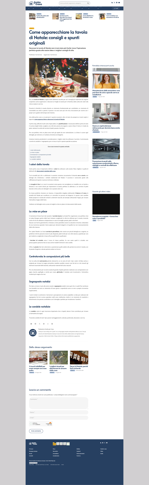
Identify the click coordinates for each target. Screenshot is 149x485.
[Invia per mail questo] (31, 323)
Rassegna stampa (33, 451)
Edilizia (78, 449)
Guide (101, 454)
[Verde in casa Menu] (88, 8)
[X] (114, 2)
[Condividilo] (35, 323)
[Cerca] (88, 3)
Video (101, 451)
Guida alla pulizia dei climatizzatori (42, 16)
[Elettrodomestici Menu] (71, 8)
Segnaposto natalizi (35, 157)
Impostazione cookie (33, 463)
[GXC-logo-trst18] (35, 3)
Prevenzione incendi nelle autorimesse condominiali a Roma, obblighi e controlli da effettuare (105, 163)
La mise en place (34, 152)
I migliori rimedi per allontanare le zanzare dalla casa (58, 368)
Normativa (55, 451)
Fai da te (78, 456)
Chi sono (31, 449)
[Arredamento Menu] (49, 8)
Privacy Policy (31, 464)
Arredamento (56, 456)
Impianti (78, 451)
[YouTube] (119, 2)
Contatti (31, 456)
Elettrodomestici (80, 454)
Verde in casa (103, 449)
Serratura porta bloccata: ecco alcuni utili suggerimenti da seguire (66, 18)
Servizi (30, 454)
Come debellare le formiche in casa (88, 16)
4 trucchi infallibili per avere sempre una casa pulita (38, 368)
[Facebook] (116, 2)
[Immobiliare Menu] (41, 8)
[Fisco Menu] (28, 8)
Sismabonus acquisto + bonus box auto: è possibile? (105, 217)
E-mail (94, 32)
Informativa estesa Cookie (55, 464)
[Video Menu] (98, 8)
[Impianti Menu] (64, 8)
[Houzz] (112, 2)
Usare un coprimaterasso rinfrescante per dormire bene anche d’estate (106, 128)
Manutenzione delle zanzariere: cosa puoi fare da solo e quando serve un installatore (106, 92)
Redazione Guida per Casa (46, 329)
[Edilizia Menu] (59, 8)
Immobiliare (56, 454)
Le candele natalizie (35, 159)
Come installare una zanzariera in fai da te (112, 16)
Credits (62, 464)
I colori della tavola (35, 150)
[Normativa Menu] (33, 8)
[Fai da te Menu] (82, 8)
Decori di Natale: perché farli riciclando (79, 367)
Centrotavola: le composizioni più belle (40, 155)
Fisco (54, 449)
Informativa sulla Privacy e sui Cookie (42, 464)
